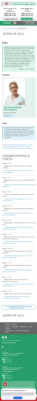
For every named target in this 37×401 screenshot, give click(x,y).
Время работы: (5, 357)
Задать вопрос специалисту (22, 330)
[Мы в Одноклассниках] (6, 337)
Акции (7, 332)
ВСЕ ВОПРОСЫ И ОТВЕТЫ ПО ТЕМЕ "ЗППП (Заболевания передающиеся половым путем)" (18, 307)
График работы (27, 19)
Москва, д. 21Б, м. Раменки (27, 10)
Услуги (30, 326)
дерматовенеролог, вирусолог (16, 146)
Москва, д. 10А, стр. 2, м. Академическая (10, 10)
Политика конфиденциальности (9, 342)
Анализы (7, 328)
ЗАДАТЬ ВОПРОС (7, 115)
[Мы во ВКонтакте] (3, 337)
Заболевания (23, 326)
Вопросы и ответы (12, 28)
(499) (6, 355)
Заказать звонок (9, 330)
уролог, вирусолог (27, 148)
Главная (5, 28)
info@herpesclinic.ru (10, 19)
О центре (7, 326)
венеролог (19, 148)
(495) (6, 369)
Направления (15, 326)
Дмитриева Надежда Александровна (12, 108)
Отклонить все (7, 397)
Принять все (17, 397)
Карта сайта (14, 324)
